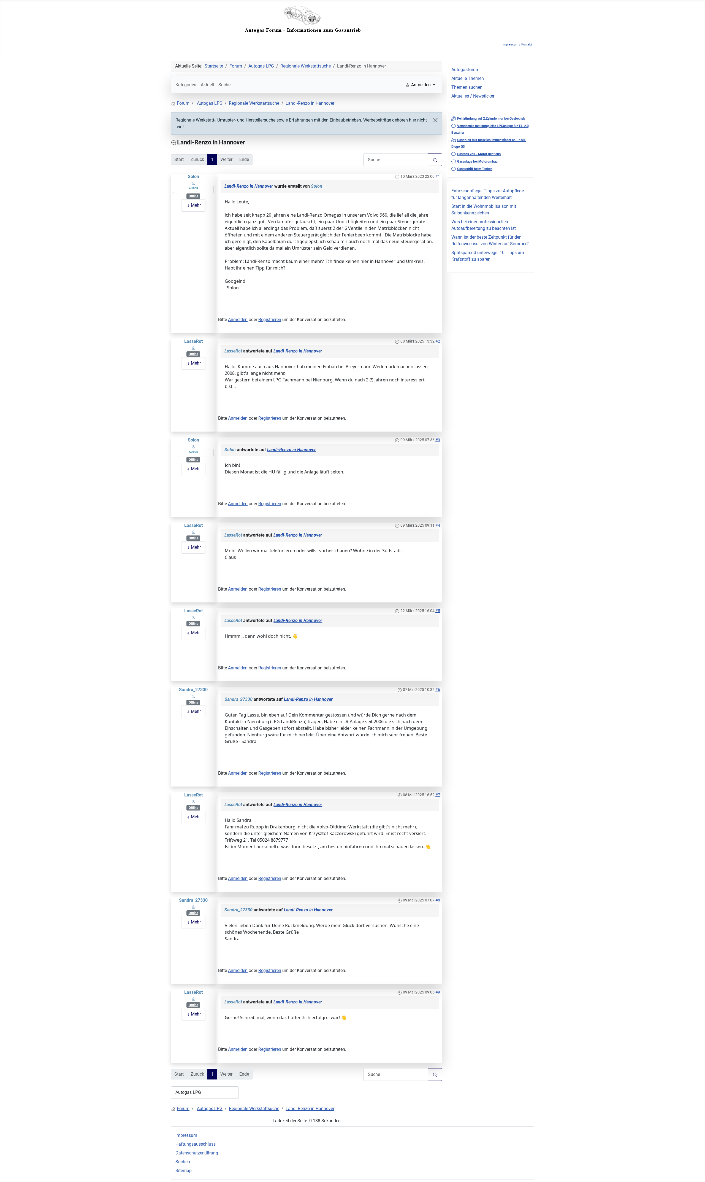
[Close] (435, 120)
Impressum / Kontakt (517, 44)
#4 (437, 525)
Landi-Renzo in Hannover (248, 186)
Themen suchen (466, 87)
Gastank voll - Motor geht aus (479, 154)
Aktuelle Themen (467, 78)
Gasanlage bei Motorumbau (477, 161)
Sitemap (183, 1170)
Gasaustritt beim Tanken (474, 169)
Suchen (182, 1161)
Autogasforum (465, 69)
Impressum (186, 1135)
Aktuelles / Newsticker (472, 96)
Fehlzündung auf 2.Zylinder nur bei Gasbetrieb (491, 118)
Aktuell (207, 84)
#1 (437, 176)
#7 (437, 795)
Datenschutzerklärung (196, 1153)
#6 (437, 689)
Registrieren (269, 319)
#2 (437, 341)
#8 (437, 900)
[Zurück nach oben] (695, 1172)
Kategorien (185, 84)
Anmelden (238, 319)
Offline (193, 196)
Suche (224, 84)
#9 (437, 992)
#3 (437, 440)
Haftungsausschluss (195, 1144)
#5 (437, 610)
